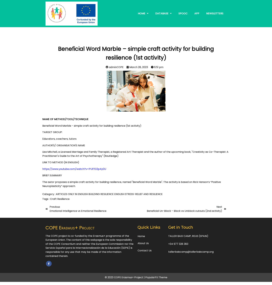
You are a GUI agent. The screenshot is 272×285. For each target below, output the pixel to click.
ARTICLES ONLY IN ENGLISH (72, 194)
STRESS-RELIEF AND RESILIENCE (144, 194)
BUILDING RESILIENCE (101, 194)
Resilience (63, 199)
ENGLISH (119, 194)
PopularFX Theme (156, 277)
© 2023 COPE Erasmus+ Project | (125, 277)
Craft (53, 199)
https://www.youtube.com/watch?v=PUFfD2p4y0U (74, 169)
